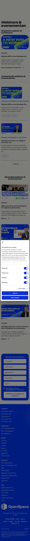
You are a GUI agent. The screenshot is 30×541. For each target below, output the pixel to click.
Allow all (15, 293)
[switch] (26, 273)
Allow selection (15, 297)
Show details (21, 288)
